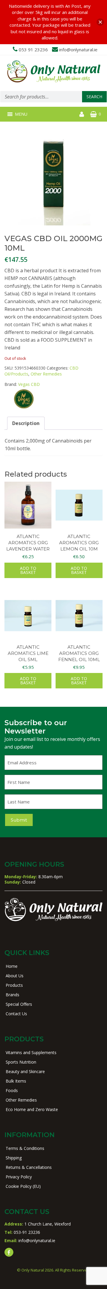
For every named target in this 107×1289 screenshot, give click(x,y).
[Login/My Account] (81, 114)
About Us (14, 975)
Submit (19, 820)
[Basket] (93, 114)
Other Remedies (46, 374)
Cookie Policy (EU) (23, 1186)
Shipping (14, 1158)
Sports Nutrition (21, 1062)
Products (14, 985)
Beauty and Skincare (25, 1071)
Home (12, 966)
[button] (21, 114)
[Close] (100, 22)
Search (94, 96)
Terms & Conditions (25, 1148)
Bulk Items (16, 1081)
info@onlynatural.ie (78, 49)
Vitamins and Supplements (31, 1052)
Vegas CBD (29, 384)
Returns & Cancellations (29, 1167)
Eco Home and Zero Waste (32, 1109)
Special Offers (19, 1004)
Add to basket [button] (28, 570)
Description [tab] (26, 423)
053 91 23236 (33, 49)
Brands (12, 994)
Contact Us (16, 1013)
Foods (12, 1090)
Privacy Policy (19, 1177)
